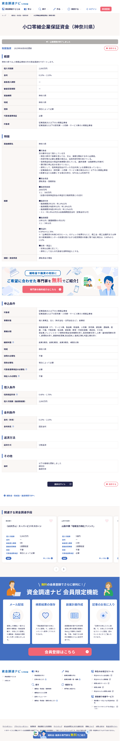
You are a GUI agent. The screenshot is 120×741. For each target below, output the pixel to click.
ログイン (93, 9)
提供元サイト (60, 484)
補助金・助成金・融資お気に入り (45, 700)
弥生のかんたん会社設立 (101, 675)
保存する (112, 48)
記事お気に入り (39, 679)
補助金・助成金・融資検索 (19, 15)
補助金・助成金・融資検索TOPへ (21, 495)
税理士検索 (97, 687)
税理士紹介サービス (100, 683)
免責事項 (33, 726)
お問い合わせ (100, 726)
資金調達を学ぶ (39, 675)
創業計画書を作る (69, 675)
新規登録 (106, 9)
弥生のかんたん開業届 (101, 679)
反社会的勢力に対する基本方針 (74, 726)
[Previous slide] (56, 569)
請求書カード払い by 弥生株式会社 (104, 702)
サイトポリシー (7, 726)
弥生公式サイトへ (111, 726)
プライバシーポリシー (21, 726)
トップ (4, 15)
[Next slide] (64, 569)
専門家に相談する (69, 689)
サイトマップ (58, 726)
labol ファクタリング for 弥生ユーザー (104, 708)
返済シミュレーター (40, 697)
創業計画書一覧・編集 (71, 679)
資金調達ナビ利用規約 (45, 726)
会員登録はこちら (60, 651)
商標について (90, 726)
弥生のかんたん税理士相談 (102, 691)
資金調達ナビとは (12, 9)
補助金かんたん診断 (40, 693)
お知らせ (7, 680)
